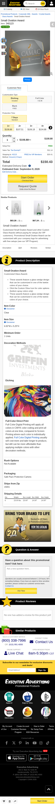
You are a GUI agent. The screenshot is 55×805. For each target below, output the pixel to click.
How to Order (39, 726)
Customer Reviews (18, 729)
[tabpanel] (16, 211)
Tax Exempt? (16, 150)
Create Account (23, 726)
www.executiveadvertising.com (27, 777)
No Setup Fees (37, 729)
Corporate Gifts (24, 14)
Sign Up (42, 670)
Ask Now (21, 591)
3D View (26, 9)
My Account (7, 726)
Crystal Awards (44, 14)
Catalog (9, 9)
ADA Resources (32, 732)
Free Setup (5, 27)
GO (42, 3)
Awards (35, 14)
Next (50, 127)
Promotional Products (9, 14)
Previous (6, 208)
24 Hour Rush (43, 9)
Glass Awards (7, 17)
